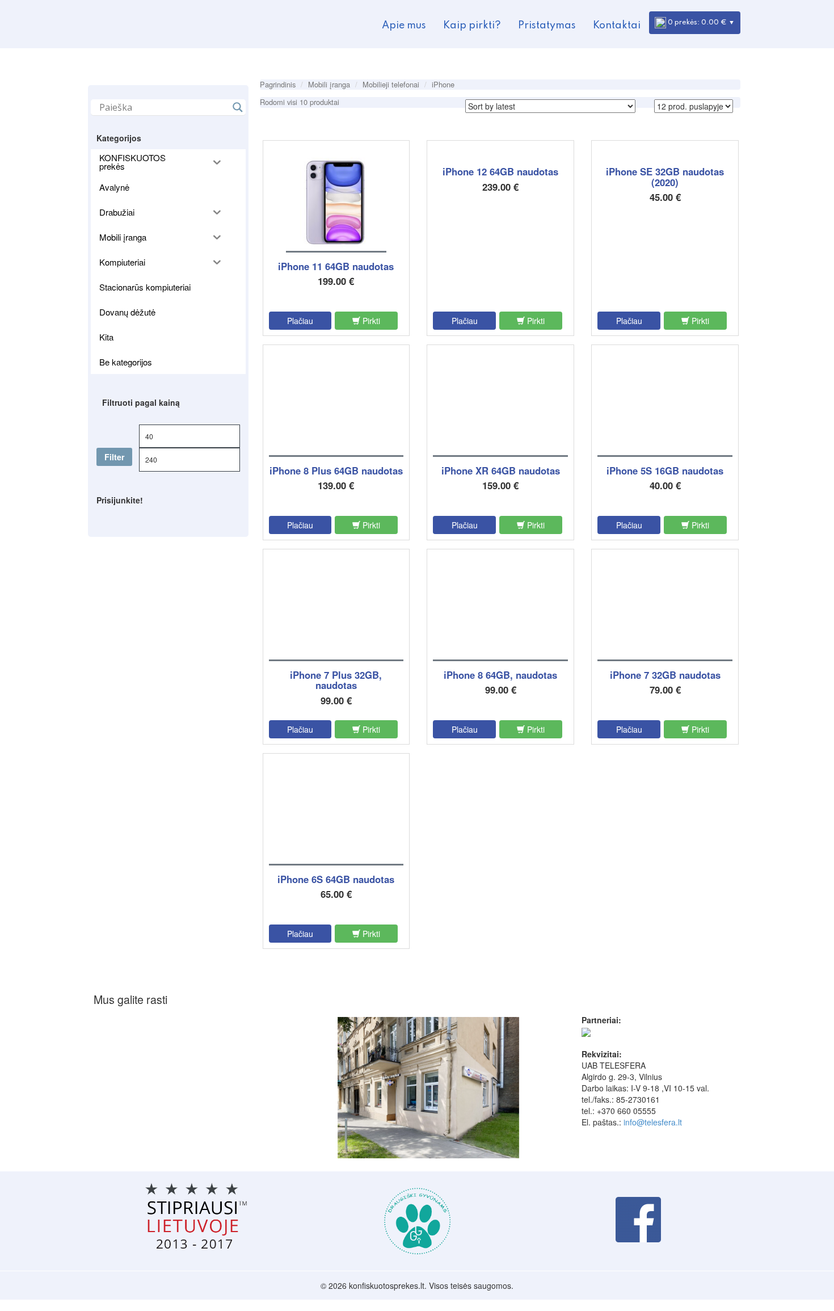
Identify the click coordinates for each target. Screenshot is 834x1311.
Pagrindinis (278, 84)
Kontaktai (617, 25)
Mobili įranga (329, 84)
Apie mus (404, 25)
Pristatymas (547, 25)
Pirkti (370, 320)
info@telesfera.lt (653, 1122)
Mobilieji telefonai (391, 84)
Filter (114, 457)
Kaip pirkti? (472, 25)
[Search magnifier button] (238, 107)
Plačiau (300, 320)
